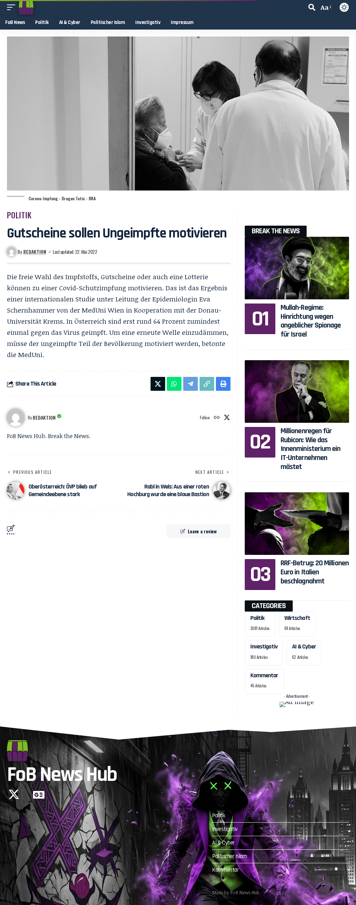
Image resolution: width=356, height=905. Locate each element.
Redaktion (34, 251)
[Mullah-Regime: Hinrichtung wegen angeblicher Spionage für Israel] (297, 268)
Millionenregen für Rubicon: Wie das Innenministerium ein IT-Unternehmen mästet (311, 449)
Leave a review (202, 531)
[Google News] (38, 794)
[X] (226, 417)
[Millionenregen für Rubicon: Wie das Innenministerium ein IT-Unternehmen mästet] (297, 391)
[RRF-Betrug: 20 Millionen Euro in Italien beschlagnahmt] (297, 523)
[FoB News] (26, 7)
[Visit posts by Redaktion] (15, 417)
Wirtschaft (297, 618)
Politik (19, 214)
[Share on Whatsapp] (174, 384)
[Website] (216, 417)
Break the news (276, 231)
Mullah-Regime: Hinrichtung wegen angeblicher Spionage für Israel (311, 321)
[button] (13, 7)
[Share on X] (158, 384)
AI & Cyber (304, 647)
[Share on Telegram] (190, 384)
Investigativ (263, 647)
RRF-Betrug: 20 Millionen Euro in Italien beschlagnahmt (315, 572)
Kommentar (264, 675)
